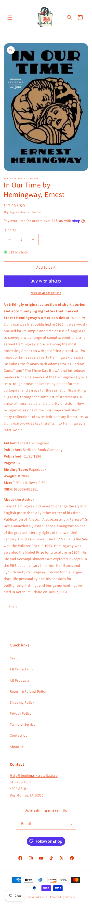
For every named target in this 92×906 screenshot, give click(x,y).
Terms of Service (23, 724)
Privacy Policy (20, 713)
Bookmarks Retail (38, 897)
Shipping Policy (22, 702)
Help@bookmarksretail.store (34, 775)
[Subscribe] (70, 824)
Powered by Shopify (62, 897)
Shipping (9, 212)
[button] (9, 17)
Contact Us (18, 735)
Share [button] (13, 606)
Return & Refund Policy (28, 691)
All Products (19, 680)
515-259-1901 (20, 782)
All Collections (21, 669)
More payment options (46, 293)
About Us (17, 746)
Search (15, 658)
